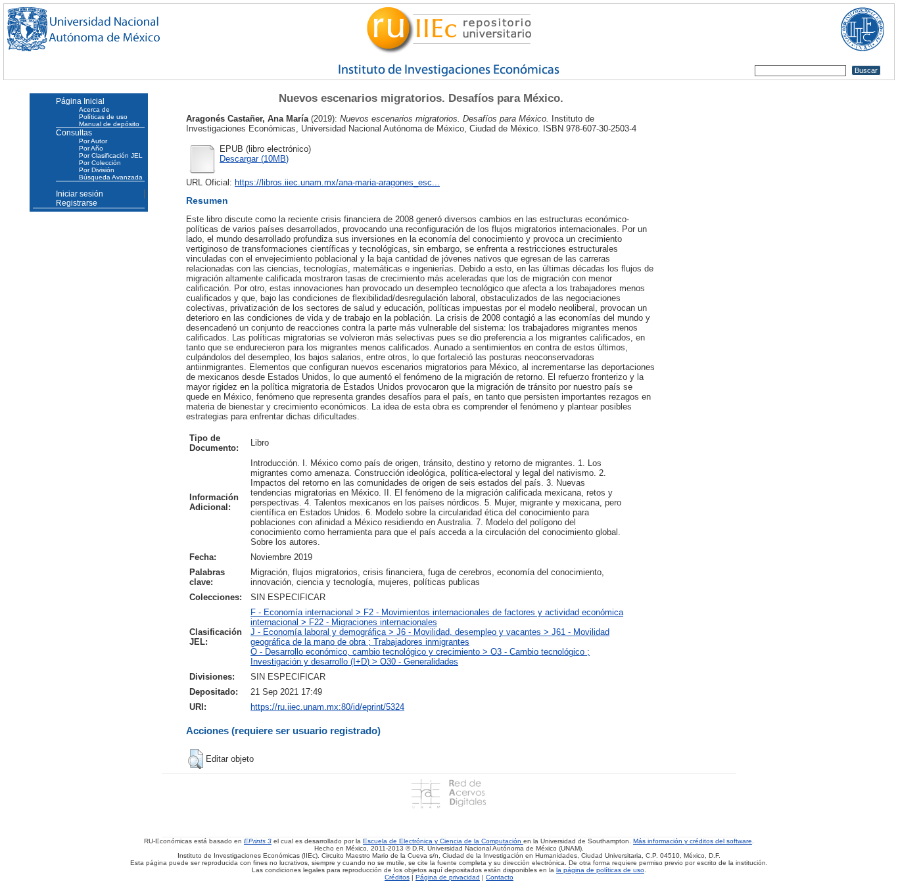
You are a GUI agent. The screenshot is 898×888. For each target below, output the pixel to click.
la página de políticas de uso (600, 870)
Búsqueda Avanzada (111, 177)
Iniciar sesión (79, 194)
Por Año (91, 148)
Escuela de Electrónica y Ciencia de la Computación (443, 841)
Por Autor (93, 141)
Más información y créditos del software (692, 841)
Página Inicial (80, 101)
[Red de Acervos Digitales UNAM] (448, 793)
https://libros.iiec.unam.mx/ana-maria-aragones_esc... (337, 182)
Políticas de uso (103, 116)
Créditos (397, 877)
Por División (96, 170)
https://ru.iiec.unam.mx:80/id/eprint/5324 (327, 707)
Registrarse (76, 203)
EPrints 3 (258, 841)
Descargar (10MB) (254, 159)
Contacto (499, 877)
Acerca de (94, 109)
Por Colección (100, 162)
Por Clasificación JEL (111, 155)
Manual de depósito (109, 124)
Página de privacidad (447, 877)
